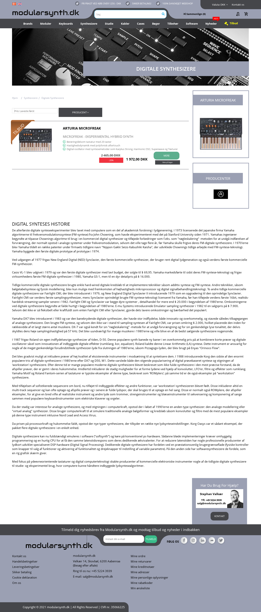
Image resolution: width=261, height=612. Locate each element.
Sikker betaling (22, 572)
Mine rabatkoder (142, 582)
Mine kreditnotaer (142, 566)
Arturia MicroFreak (82, 128)
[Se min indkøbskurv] (246, 14)
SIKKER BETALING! (141, 3)
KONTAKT (219, 516)
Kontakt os (238, 4)
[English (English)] (20, 3)
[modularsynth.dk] (46, 12)
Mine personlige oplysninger (149, 577)
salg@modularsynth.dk (98, 576)
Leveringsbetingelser (25, 566)
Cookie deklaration (24, 577)
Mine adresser (140, 572)
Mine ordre (138, 556)
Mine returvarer (141, 561)
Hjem (15, 98)
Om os (16, 582)
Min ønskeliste (140, 588)
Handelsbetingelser (24, 561)
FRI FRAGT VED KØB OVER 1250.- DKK (101, 3)
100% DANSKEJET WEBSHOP (177, 3)
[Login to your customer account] (237, 14)
